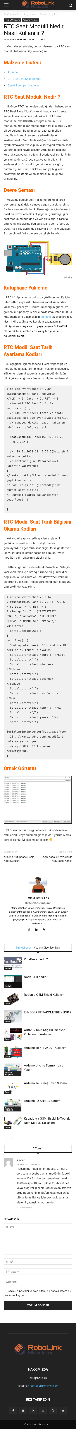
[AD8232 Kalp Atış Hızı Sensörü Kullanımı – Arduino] (13, 1034)
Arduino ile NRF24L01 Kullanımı (45, 1048)
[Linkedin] (38, 929)
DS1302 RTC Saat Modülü (24, 79)
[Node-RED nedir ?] (13, 981)
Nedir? (8, 968)
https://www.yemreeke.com (38, 903)
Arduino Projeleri (49, 14)
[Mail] (43, 1410)
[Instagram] (30, 929)
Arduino (13, 72)
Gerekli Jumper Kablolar (23, 85)
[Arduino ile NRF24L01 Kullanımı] (13, 1052)
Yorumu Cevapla (24, 1207)
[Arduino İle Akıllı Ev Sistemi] (13, 1105)
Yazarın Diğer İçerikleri (47, 947)
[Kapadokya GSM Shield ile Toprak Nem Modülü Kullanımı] (13, 1122)
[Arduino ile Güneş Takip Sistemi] (13, 1087)
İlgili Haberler (23, 947)
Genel (7, 1003)
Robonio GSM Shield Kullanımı (44, 994)
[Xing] (46, 929)
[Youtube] (63, 1410)
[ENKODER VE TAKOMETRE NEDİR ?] (13, 1016)
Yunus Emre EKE (18, 39)
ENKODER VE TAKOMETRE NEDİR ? (47, 1012)
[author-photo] (38, 892)
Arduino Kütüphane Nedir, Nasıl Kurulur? (19, 858)
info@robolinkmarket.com (42, 1385)
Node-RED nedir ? (36, 977)
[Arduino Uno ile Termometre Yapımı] (13, 1069)
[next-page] (12, 1136)
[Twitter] (53, 1410)
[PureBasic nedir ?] (13, 963)
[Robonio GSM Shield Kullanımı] (13, 999)
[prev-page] (6, 1136)
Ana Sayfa (9, 14)
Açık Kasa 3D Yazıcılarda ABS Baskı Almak (57, 858)
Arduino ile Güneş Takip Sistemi (46, 1083)
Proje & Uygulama (26, 14)
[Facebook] (13, 1410)
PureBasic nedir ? (36, 959)
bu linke (46, 316)
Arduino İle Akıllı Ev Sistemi (42, 1101)
